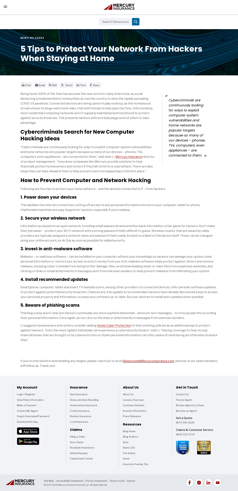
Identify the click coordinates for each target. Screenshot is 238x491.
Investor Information (134, 410)
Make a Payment (26, 405)
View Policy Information (30, 399)
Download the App (27, 421)
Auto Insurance (79, 394)
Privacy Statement (96, 480)
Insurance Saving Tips (135, 465)
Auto (128, 443)
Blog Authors (130, 437)
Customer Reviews (133, 405)
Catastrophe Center (81, 458)
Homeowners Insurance (83, 405)
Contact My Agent (27, 410)
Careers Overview (133, 399)
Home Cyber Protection (114, 325)
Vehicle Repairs (79, 453)
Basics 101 (129, 448)
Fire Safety (129, 454)
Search (131, 480)
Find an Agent (184, 399)
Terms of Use (117, 480)
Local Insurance (79, 421)
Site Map (49, 480)
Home (128, 459)
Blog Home (129, 432)
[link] (189, 482)
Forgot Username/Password (33, 416)
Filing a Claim (77, 436)
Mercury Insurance (128, 157)
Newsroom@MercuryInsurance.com (148, 361)
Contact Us (182, 394)
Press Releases (132, 416)
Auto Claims (77, 442)
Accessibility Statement (69, 480)
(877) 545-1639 (185, 422)
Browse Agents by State (190, 405)
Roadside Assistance (82, 447)
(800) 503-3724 (185, 434)
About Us (128, 394)
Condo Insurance (80, 410)
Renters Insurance (80, 416)
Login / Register (26, 394)
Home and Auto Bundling (84, 399)
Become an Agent (186, 410)
